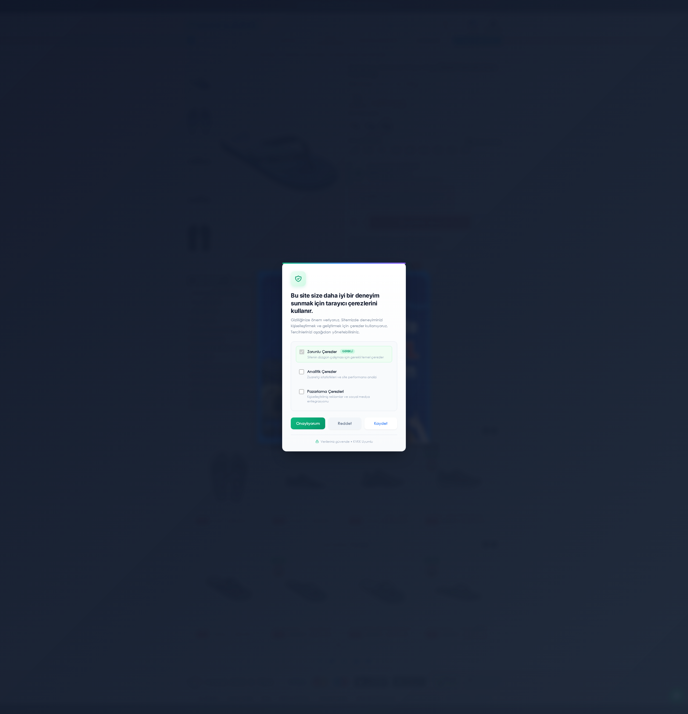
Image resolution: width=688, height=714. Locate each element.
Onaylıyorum (308, 423)
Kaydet (381, 423)
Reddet (345, 423)
